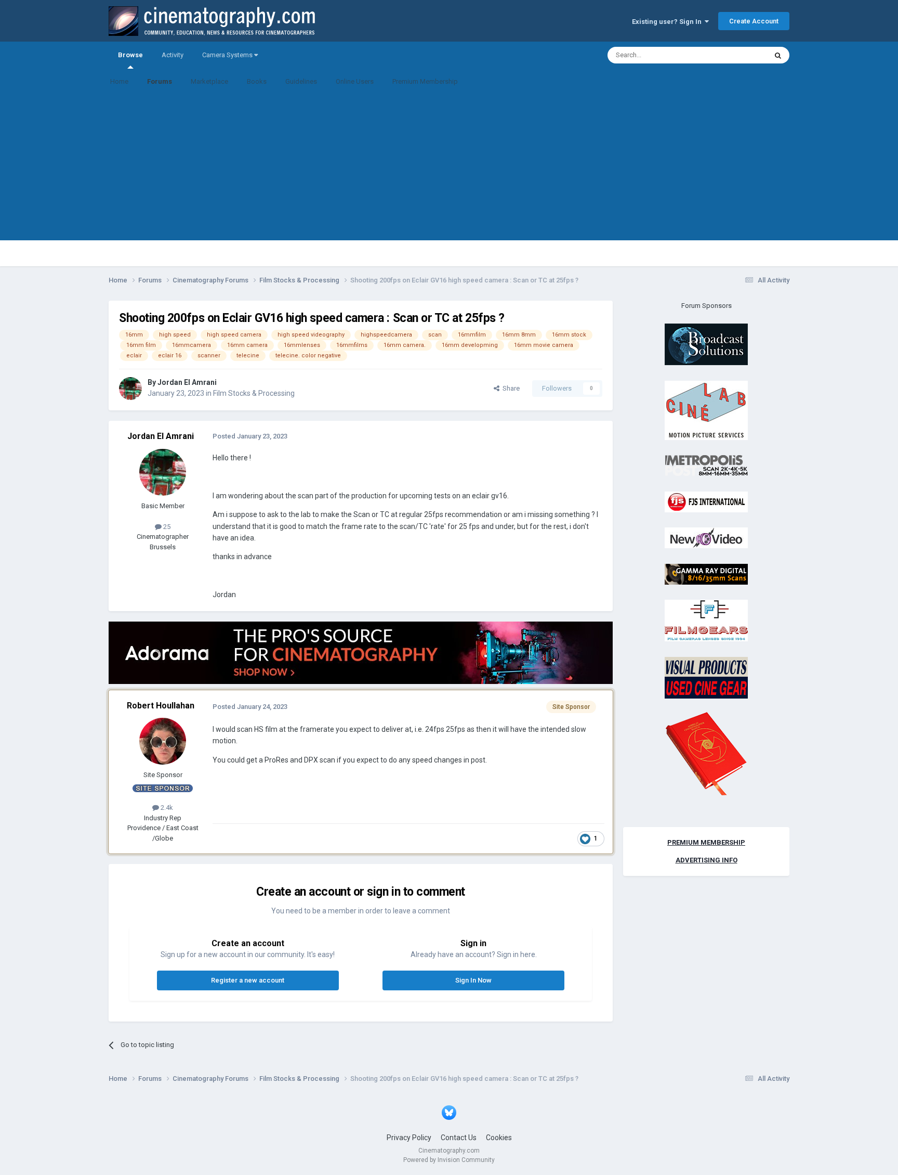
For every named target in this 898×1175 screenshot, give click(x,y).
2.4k (166, 807)
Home (119, 81)
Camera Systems (228, 55)
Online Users (355, 81)
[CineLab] (706, 410)
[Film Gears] (706, 620)
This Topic (737, 55)
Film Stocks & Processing (254, 393)
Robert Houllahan (160, 706)
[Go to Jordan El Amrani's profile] (130, 388)
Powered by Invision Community (449, 1160)
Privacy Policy (409, 1137)
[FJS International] (706, 501)
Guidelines (301, 81)
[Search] (778, 55)
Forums (159, 81)
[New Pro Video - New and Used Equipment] (706, 537)
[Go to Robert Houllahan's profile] (162, 741)
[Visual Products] (706, 677)
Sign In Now (473, 980)
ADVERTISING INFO (706, 860)
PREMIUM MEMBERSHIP (706, 842)
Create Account (753, 21)
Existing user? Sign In (668, 21)
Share (509, 388)
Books (257, 81)
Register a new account (247, 980)
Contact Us (459, 1137)
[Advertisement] (449, 167)
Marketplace (209, 81)
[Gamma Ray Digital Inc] (706, 573)
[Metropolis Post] (706, 465)
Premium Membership (425, 81)
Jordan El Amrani (187, 382)
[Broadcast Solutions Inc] (706, 344)
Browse (130, 55)
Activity (172, 55)
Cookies (499, 1137)
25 (166, 527)
